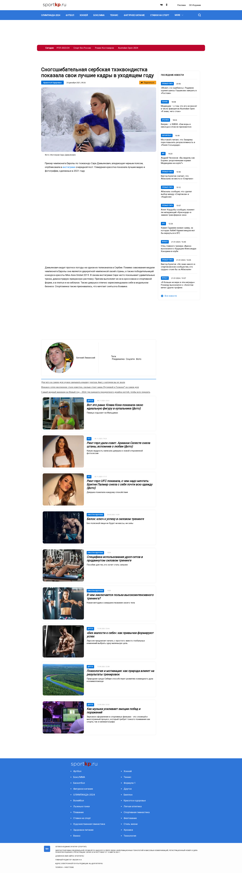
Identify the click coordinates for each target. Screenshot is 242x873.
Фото (138, 359)
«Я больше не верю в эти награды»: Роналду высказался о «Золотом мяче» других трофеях (178, 285)
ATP (163, 153)
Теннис (165, 102)
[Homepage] (54, 5)
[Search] (199, 15)
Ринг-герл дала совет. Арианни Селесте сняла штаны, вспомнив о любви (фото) (118, 444)
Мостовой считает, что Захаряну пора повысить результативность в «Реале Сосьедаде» (178, 142)
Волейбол (78, 800)
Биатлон (128, 794)
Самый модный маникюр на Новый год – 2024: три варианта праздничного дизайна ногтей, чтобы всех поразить (95, 392)
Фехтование (130, 818)
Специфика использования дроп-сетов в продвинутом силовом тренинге (115, 558)
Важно (76, 835)
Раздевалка (118, 359)
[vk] (161, 5)
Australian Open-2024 (128, 48)
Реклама (181, 5)
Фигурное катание (83, 788)
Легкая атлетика (133, 806)
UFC (163, 223)
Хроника (165, 120)
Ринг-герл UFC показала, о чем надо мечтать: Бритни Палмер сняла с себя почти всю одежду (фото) (119, 484)
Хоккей (128, 771)
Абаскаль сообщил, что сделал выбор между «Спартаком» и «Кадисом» (176, 194)
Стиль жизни (131, 824)
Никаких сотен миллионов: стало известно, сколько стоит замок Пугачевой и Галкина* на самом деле (90, 387)
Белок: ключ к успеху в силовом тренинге (115, 519)
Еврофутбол (166, 135)
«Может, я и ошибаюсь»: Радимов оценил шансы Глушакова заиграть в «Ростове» (179, 90)
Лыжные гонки (81, 806)
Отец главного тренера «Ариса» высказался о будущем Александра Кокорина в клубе (178, 249)
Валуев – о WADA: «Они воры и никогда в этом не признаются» (176, 125)
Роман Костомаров (104, 48)
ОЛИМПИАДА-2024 (84, 794)
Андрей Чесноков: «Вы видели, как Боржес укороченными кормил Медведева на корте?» (178, 160)
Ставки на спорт (82, 818)
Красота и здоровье (52, 83)
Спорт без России (82, 48)
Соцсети (130, 359)
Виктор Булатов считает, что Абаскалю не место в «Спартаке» (177, 177)
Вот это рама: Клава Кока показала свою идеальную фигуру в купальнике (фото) (115, 406)
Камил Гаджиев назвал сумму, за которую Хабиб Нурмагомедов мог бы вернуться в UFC (178, 230)
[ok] (167, 5)
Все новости (171, 296)
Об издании (195, 5)
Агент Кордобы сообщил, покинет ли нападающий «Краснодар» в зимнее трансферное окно (178, 212)
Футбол (165, 241)
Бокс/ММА (79, 777)
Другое (128, 788)
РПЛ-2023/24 (63, 48)
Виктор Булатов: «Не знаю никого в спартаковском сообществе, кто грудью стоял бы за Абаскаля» (178, 267)
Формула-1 (130, 783)
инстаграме (69, 167)
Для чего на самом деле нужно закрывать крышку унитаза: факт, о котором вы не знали (83, 382)
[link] (98, 119)
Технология (130, 835)
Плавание (78, 812)
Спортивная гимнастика (137, 812)
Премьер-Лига (167, 83)
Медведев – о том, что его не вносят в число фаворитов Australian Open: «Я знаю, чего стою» (179, 109)
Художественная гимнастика (89, 824)
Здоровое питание (83, 829)
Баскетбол (79, 783)
